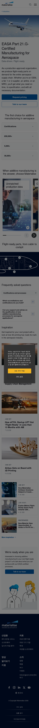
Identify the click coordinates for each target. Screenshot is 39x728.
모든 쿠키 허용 (19, 371)
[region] (19, 364)
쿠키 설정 (19, 377)
